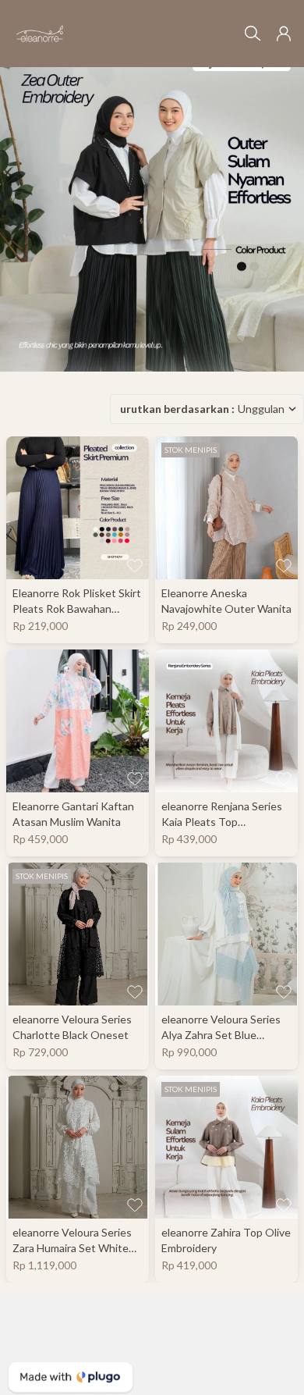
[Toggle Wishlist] (135, 565)
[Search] (253, 34)
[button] (284, 34)
